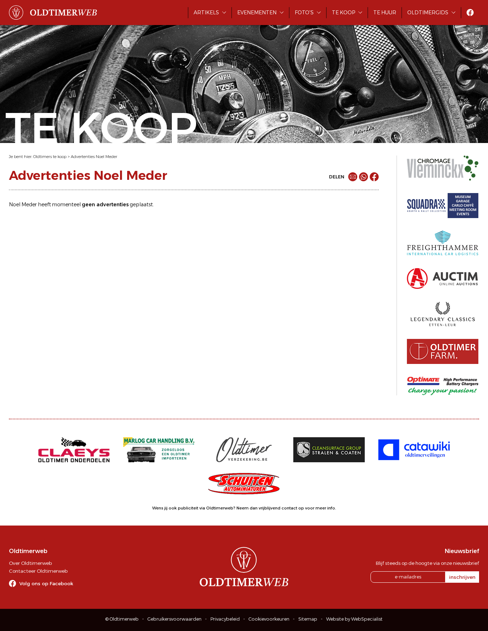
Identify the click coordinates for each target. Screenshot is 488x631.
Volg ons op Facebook (46, 583)
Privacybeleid (225, 619)
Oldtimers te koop (49, 156)
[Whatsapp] (363, 176)
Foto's (304, 12)
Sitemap (307, 619)
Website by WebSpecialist (354, 619)
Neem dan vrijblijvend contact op (270, 508)
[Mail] (352, 176)
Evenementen (257, 12)
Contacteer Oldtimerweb (38, 571)
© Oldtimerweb (122, 619)
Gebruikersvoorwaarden (174, 619)
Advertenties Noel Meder (94, 156)
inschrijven (462, 577)
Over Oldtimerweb (30, 563)
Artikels (206, 12)
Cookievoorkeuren (269, 619)
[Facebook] (374, 176)
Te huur (384, 12)
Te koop (343, 12)
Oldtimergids (427, 12)
